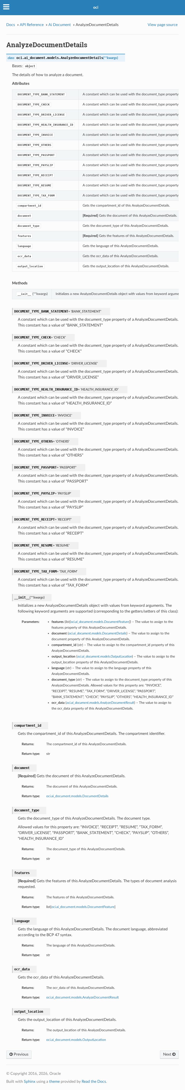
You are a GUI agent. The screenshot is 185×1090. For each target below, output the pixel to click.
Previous (20, 1054)
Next (167, 1054)
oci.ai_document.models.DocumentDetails (77, 796)
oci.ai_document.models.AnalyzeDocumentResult (82, 997)
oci (95, 7)
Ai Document (59, 25)
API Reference (32, 25)
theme (54, 1081)
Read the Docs (94, 1081)
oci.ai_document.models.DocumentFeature (82, 907)
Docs (10, 25)
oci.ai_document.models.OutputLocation (76, 1040)
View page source (163, 25)
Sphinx (29, 1081)
